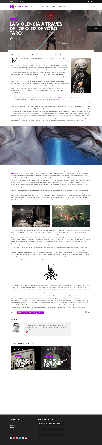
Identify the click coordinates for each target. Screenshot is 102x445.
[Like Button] (86, 312)
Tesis (48, 6)
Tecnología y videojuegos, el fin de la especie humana (25, 363)
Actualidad (34, 6)
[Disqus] (41, 392)
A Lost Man (48, 429)
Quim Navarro (42, 429)
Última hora (49, 356)
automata (40, 312)
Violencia (28, 312)
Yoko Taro (21, 312)
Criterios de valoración (15, 429)
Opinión (54, 6)
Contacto (12, 427)
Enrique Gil (19, 38)
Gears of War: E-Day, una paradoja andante (33, 1)
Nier (34, 312)
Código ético (13, 425)
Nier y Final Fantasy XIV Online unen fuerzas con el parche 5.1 (56, 363)
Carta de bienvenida (15, 423)
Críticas (42, 6)
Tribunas (13, 18)
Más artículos (63, 6)
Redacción (12, 432)
